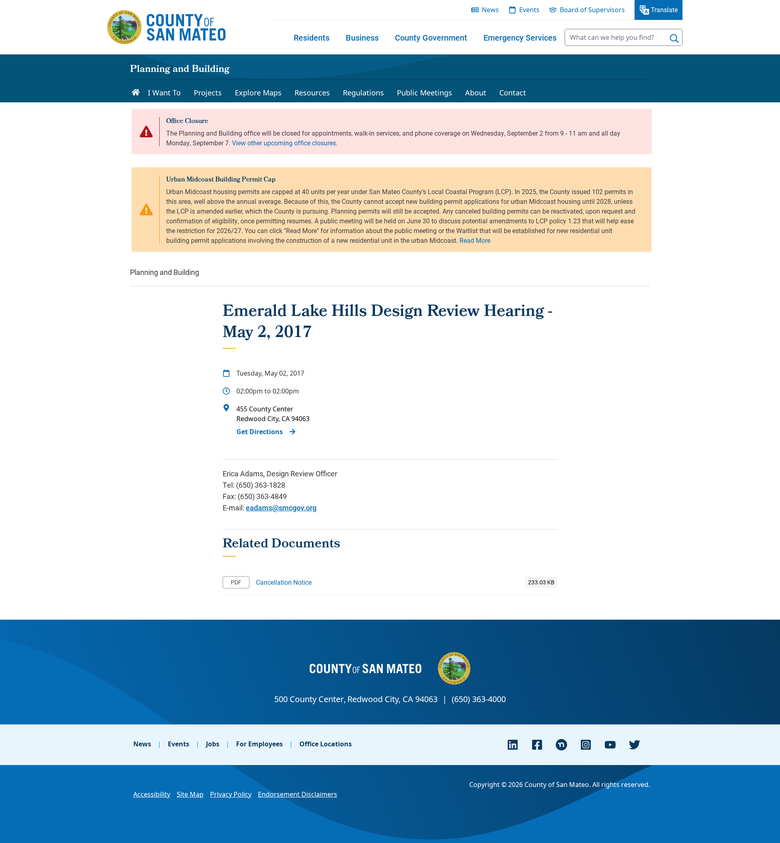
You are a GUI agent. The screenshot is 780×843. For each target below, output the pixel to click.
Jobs (212, 743)
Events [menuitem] (529, 9)
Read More (474, 240)
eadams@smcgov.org (281, 507)
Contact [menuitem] (512, 92)
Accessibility (151, 794)
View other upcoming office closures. (285, 142)
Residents (311, 37)
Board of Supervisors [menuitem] (592, 9)
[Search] (674, 38)
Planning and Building (180, 70)
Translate (664, 9)
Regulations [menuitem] (363, 92)
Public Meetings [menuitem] (424, 92)
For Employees (259, 743)
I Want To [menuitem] (164, 92)
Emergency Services (520, 37)
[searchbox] (623, 37)
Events (178, 743)
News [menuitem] (490, 9)
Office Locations (325, 743)
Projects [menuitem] (208, 92)
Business (362, 37)
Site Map (190, 794)
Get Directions (259, 431)
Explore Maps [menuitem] (258, 92)
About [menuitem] (475, 92)
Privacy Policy (230, 794)
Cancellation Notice (284, 582)
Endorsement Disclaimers (297, 794)
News (142, 743)
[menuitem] (312, 37)
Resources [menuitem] (312, 92)
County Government (431, 37)
